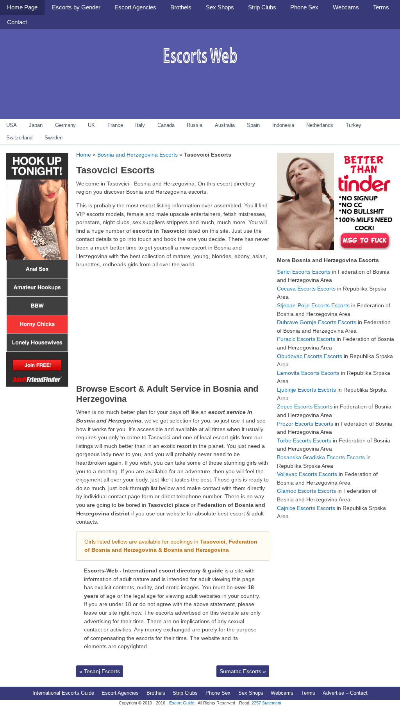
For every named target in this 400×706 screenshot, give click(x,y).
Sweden (53, 138)
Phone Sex (304, 7)
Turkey (353, 125)
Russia (194, 125)
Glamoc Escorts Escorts (306, 491)
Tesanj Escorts (99, 671)
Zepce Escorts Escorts (304, 406)
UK (91, 125)
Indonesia (283, 125)
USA (11, 125)
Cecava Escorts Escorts (306, 288)
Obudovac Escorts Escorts (309, 356)
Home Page (22, 7)
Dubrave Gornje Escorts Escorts (316, 322)
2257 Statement (266, 703)
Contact (17, 22)
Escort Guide (181, 703)
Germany (65, 125)
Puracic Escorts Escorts (306, 339)
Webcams (346, 7)
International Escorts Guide (63, 693)
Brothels (180, 7)
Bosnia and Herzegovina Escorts (137, 155)
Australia (225, 125)
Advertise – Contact (345, 693)
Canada (166, 125)
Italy (140, 125)
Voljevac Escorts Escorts (307, 474)
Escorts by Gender (76, 7)
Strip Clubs (262, 7)
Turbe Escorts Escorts (304, 440)
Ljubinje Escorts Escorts (306, 390)
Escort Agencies (135, 7)
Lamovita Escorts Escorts (308, 373)
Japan (36, 125)
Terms (381, 7)
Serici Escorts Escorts (303, 272)
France (115, 125)
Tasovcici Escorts (115, 170)
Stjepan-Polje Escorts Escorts (313, 305)
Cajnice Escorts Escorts (306, 508)
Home (83, 155)
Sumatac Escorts (243, 671)
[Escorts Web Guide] (200, 72)
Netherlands (319, 125)
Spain (253, 125)
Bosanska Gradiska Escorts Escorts (321, 457)
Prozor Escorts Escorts (305, 424)
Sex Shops (220, 7)
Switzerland (19, 138)
